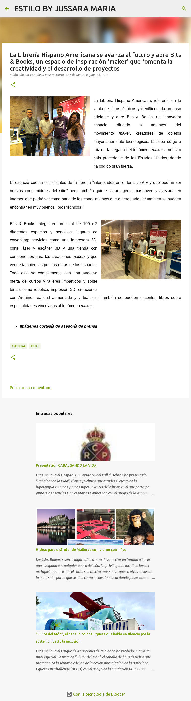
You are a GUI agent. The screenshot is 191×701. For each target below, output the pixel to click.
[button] (13, 85)
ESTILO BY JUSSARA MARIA (65, 8)
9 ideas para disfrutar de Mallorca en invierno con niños (81, 550)
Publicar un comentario (31, 387)
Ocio (35, 346)
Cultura (18, 346)
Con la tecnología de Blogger (98, 694)
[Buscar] (123, 9)
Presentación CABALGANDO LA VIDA (66, 465)
